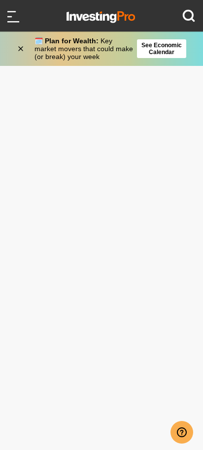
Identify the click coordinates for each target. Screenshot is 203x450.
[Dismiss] (22, 49)
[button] (106, 48)
